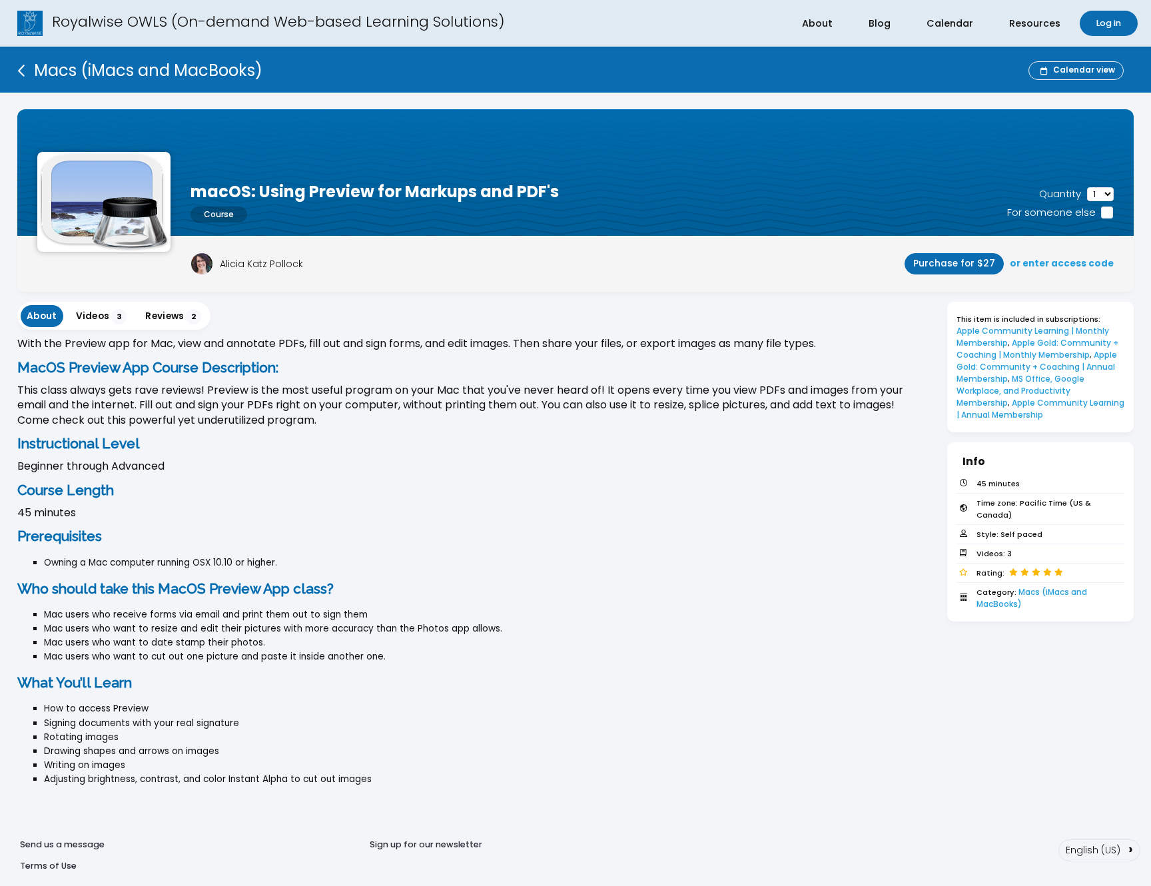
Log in (1108, 23)
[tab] (42, 316)
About (817, 23)
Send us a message (62, 844)
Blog (880, 23)
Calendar (950, 23)
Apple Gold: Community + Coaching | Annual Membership (1038, 366)
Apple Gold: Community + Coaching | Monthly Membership (1038, 348)
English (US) (1099, 848)
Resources (1034, 23)
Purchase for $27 (954, 263)
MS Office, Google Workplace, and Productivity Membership (1021, 390)
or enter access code (1062, 263)
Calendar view (1084, 69)
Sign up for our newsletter (426, 844)
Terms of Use (48, 865)
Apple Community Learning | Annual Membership (1041, 408)
